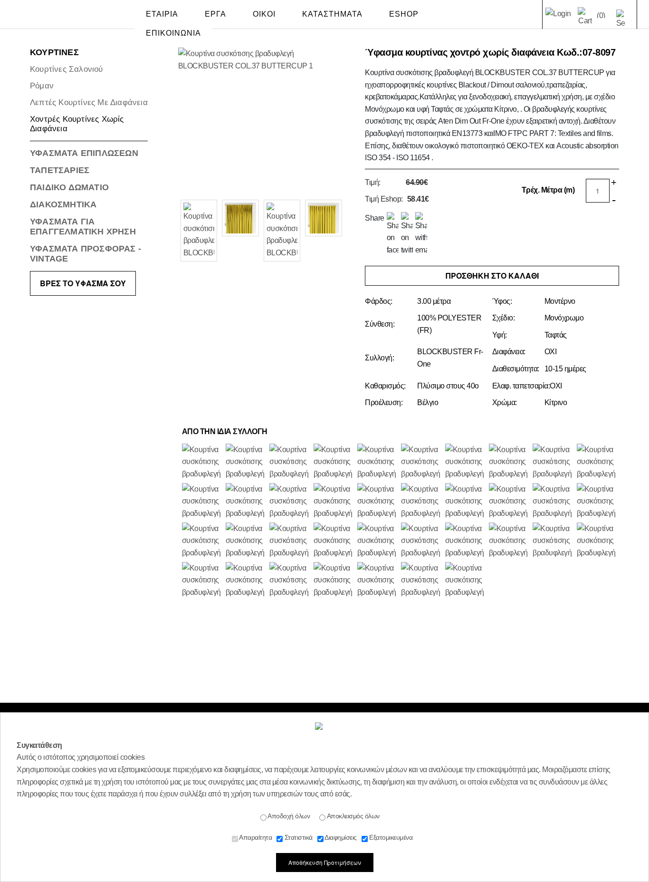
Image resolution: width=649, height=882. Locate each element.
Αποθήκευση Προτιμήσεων (324, 862)
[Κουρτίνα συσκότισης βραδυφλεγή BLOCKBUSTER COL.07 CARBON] (334, 463)
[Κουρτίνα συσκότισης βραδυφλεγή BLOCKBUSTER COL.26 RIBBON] (597, 463)
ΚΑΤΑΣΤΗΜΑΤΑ (332, 14)
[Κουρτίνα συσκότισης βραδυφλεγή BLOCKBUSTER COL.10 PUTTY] (290, 502)
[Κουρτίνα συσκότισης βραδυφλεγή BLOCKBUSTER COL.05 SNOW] (597, 542)
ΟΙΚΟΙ (264, 14)
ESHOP (404, 14)
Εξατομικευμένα (390, 837)
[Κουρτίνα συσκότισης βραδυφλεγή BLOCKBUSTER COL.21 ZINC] (378, 502)
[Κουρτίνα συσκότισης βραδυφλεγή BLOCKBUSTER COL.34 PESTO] (378, 542)
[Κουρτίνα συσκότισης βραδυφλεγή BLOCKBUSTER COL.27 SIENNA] (246, 502)
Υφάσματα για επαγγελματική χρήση (83, 226)
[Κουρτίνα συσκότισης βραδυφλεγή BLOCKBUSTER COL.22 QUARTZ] (290, 542)
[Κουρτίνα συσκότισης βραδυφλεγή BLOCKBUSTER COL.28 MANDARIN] (465, 581)
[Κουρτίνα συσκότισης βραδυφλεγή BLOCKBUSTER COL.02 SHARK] (334, 581)
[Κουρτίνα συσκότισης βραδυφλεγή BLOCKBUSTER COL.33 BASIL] (421, 542)
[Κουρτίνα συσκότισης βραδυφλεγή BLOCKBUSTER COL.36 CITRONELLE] (334, 502)
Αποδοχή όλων (288, 816)
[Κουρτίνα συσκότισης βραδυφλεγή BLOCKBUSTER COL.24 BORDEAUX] (202, 502)
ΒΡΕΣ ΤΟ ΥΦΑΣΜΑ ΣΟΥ (83, 283)
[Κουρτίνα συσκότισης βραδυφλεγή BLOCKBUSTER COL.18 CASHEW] (421, 502)
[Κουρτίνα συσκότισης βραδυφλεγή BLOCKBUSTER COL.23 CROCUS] (421, 463)
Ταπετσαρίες (59, 170)
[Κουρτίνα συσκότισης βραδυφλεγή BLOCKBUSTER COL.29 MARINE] (509, 463)
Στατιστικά (298, 837)
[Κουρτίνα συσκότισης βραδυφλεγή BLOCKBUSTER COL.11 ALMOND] (509, 542)
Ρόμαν (42, 85)
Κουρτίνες (54, 52)
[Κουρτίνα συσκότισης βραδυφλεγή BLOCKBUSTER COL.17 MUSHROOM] (202, 463)
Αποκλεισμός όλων (352, 816)
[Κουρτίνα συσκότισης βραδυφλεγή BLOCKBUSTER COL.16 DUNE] (421, 581)
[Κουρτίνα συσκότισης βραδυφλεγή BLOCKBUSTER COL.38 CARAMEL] (553, 502)
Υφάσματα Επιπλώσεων (84, 153)
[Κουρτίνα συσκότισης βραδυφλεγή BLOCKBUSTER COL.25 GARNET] (465, 502)
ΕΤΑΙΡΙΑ (162, 14)
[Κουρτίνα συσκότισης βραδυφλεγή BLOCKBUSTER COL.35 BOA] (290, 463)
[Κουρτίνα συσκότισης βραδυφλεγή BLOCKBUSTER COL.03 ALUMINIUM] (597, 502)
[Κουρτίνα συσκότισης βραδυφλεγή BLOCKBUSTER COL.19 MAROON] (378, 463)
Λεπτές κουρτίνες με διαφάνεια (89, 102)
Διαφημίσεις (340, 837)
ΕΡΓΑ (215, 14)
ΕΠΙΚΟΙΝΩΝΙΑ (173, 33)
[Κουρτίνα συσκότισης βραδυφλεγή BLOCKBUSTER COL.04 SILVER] (290, 581)
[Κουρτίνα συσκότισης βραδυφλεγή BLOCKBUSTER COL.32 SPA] (465, 463)
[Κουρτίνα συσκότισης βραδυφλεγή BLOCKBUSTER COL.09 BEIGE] (465, 542)
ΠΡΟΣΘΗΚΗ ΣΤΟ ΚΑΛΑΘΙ (492, 275)
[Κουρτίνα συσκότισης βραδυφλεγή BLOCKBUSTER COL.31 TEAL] (202, 542)
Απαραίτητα (255, 837)
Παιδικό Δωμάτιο (69, 187)
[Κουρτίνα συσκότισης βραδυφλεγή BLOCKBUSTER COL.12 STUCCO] (553, 463)
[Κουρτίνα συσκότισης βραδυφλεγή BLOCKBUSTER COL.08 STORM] (246, 542)
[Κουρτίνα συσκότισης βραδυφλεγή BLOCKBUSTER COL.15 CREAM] (378, 581)
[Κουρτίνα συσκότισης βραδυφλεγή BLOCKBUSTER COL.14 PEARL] (334, 542)
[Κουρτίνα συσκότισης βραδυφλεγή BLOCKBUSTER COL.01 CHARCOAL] (509, 502)
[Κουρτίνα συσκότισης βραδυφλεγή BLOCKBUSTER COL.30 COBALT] (246, 463)
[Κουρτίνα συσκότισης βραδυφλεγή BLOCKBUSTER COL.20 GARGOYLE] (202, 581)
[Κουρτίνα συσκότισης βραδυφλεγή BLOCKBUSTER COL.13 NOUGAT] (553, 542)
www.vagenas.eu (56, 16)
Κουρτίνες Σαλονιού (66, 69)
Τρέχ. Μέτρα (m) (548, 190)
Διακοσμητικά (63, 204)
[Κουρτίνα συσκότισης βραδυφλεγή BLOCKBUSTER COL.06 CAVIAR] (246, 581)
